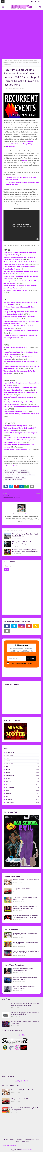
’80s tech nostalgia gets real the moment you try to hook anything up (25, 1013)
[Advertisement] (21, 34)
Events (22, 758)
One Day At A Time (10, 475)
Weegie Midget (28, 144)
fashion (22, 793)
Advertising (22, 752)
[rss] (36, 626)
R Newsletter (22, 1035)
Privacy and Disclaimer (32, 1139)
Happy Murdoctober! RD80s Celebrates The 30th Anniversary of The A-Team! (25, 916)
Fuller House (23, 470)
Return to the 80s (16, 144)
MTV (22, 767)
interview (22, 799)
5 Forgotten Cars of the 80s (21, 889)
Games (22, 761)
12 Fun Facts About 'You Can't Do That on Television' (21, 331)
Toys (22, 790)
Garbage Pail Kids (9, 472)
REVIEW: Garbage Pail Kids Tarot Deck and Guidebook (25, 943)
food (22, 796)
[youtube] (29, 626)
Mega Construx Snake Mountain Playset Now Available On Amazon (26, 952)
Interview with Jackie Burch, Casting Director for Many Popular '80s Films (25, 551)
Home (5, 60)
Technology (22, 787)
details (24, 160)
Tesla (17, 477)
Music (22, 773)
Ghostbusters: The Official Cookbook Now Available (25, 934)
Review (22, 778)
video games (22, 802)
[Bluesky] (14, 631)
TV (22, 784)
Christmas (22, 755)
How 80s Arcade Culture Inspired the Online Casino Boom (25, 1022)
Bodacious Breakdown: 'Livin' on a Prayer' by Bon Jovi (24, 987)
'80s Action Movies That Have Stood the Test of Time (25, 535)
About (17, 1141)
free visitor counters (10, 1146)
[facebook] (32, 1)
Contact (19, 1139)
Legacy (12, 1139)
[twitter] (35, 1)
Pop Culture (22, 776)
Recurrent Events (21, 475)
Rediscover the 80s (26, 1150)
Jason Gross (8, 88)
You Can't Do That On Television (13, 479)
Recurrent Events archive (14, 466)
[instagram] (39, 1)
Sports (22, 781)
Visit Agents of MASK (21, 1081)
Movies (22, 770)
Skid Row (31, 475)
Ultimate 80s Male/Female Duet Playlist (26, 880)
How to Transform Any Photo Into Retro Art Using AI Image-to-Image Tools (25, 1004)
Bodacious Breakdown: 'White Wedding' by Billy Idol (23, 969)
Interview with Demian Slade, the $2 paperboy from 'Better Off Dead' (24, 907)
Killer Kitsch (10, 146)
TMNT (23, 477)
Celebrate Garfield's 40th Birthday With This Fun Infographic (25, 1109)
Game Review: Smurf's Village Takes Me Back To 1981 (25, 898)
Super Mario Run (9, 477)
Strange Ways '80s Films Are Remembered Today (22, 543)
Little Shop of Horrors (22, 472)
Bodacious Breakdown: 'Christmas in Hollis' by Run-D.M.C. (25, 978)
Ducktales (14, 470)
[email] (7, 631)
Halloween (22, 764)
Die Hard (10, 60)
